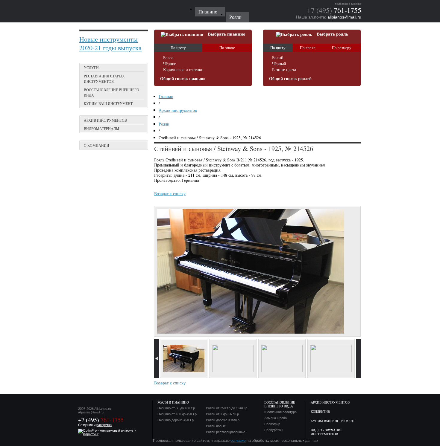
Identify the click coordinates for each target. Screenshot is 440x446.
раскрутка (104, 425)
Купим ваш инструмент (108, 103)
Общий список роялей (290, 79)
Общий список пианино (182, 79)
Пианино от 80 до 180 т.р (176, 408)
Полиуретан (273, 430)
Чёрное (169, 64)
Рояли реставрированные (225, 432)
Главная (166, 96)
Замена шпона (275, 418)
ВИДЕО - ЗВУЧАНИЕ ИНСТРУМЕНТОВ (326, 432)
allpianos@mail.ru (344, 17)
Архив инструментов (105, 120)
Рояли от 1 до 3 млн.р (222, 414)
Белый (277, 58)
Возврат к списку (170, 193)
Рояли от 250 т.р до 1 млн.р (226, 408)
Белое (168, 58)
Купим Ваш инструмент (333, 421)
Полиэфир (272, 424)
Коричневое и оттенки (183, 70)
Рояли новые (216, 426)
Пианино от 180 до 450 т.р (177, 414)
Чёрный (279, 64)
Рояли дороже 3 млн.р (222, 420)
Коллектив (320, 411)
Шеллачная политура (280, 412)
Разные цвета (284, 70)
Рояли (164, 124)
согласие (238, 441)
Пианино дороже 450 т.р (175, 420)
